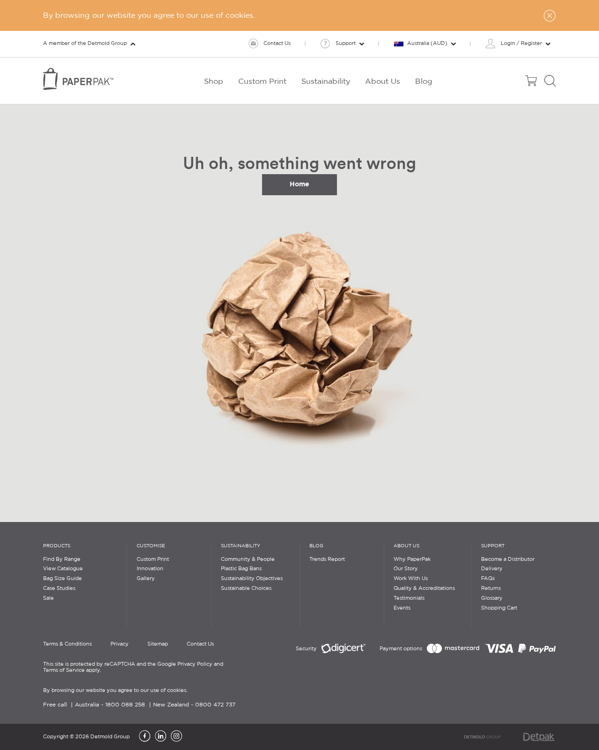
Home (299, 184)
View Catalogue (63, 568)
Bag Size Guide (62, 578)
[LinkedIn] (160, 736)
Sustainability (240, 546)
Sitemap (157, 644)
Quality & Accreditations (424, 588)
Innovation (150, 568)
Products (56, 546)
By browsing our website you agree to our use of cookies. (115, 690)
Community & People (248, 559)
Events (402, 608)
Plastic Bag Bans (241, 568)
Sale (48, 598)
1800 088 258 (125, 704)
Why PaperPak (412, 559)
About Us (406, 546)
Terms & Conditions (67, 644)
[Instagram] (176, 736)
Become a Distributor (507, 559)
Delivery (492, 568)
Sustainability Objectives (252, 578)
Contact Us (200, 644)
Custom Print (153, 559)
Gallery (146, 578)
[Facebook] (144, 736)
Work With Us (411, 578)
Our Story (406, 568)
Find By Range (61, 559)
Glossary (492, 598)
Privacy (119, 644)
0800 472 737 (215, 704)
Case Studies (59, 588)
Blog (316, 546)
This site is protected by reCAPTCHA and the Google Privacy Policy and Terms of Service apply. (133, 667)
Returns (491, 588)
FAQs (488, 578)
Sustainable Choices (246, 588)
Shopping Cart (499, 608)
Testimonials (409, 598)
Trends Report (327, 559)
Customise (151, 546)
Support (492, 546)
